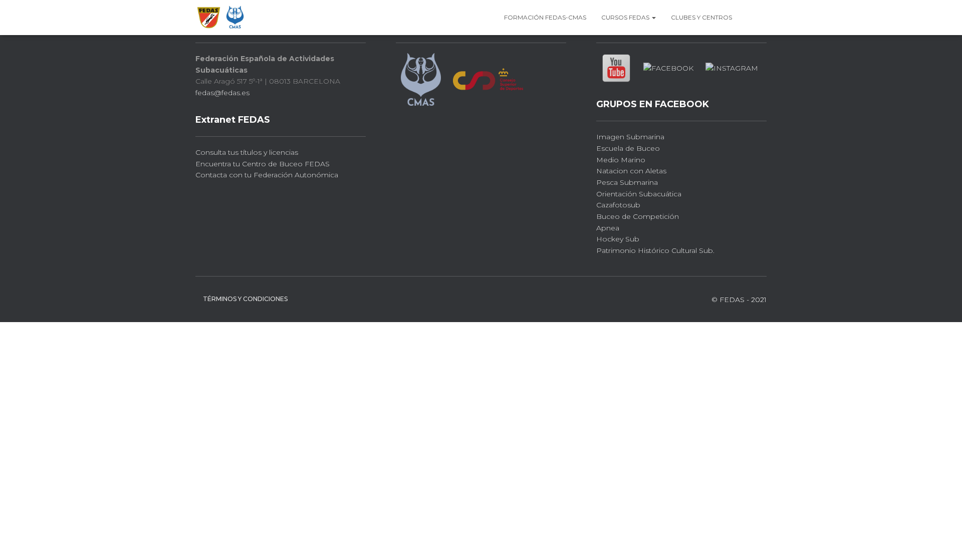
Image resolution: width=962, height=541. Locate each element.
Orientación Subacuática (638, 193)
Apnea (607, 227)
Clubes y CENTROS (701, 17)
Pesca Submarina (627, 182)
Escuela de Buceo (628, 148)
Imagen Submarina (630, 136)
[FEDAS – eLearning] (221, 17)
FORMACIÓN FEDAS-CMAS (545, 17)
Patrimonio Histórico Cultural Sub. (655, 250)
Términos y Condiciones (245, 299)
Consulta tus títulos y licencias (246, 152)
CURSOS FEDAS (626, 17)
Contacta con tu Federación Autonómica (266, 174)
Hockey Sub (617, 238)
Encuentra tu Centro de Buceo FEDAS (262, 163)
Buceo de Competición (637, 216)
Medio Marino (620, 159)
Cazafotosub (618, 204)
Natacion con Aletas (631, 170)
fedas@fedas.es (222, 92)
